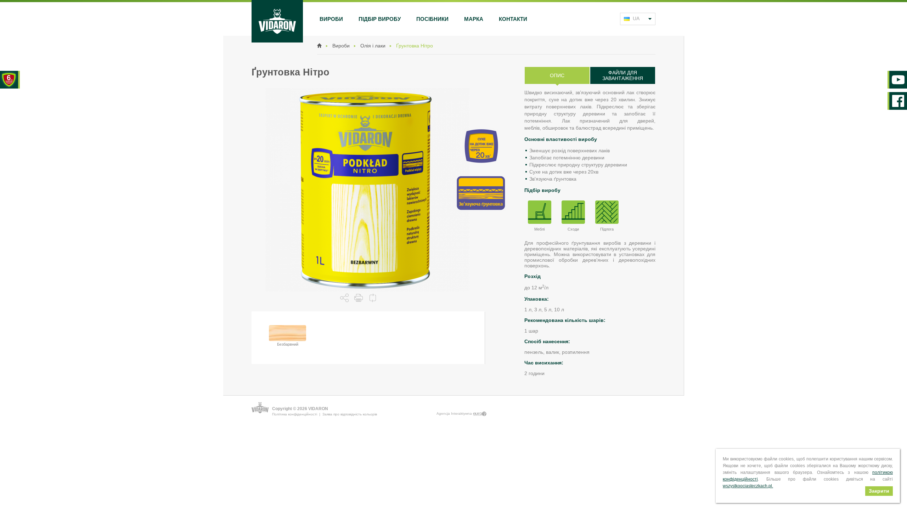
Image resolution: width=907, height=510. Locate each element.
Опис (557, 75)
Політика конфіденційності (294, 414)
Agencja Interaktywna (454, 413)
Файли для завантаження (622, 75)
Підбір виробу (380, 19)
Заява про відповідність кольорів (349, 414)
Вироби (331, 19)
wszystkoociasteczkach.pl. (748, 485)
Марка (473, 19)
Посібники (432, 19)
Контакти (513, 19)
